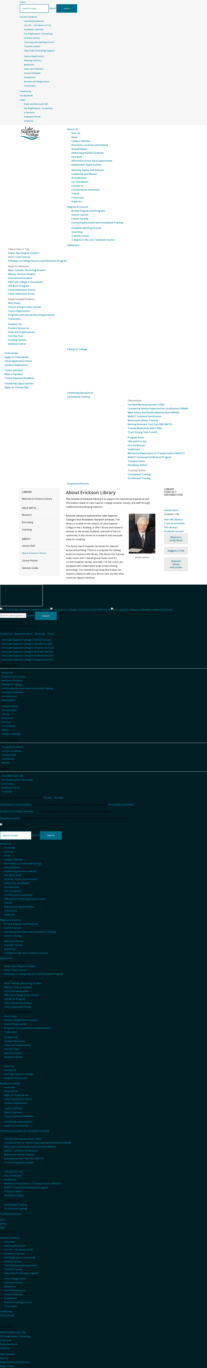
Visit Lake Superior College (18, 1074)
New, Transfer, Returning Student (27, 270)
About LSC (7, 672)
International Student (20, 278)
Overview (9, 847)
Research (27, 514)
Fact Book (76, 156)
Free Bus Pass (15, 336)
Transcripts (29, 85)
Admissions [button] (73, 245)
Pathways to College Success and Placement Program (37, 260)
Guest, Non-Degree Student (23, 253)
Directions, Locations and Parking (89, 145)
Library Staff (28, 545)
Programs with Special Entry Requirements (31, 314)
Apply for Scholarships (17, 387)
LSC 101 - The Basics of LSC (37, 25)
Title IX (75, 193)
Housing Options (17, 339)
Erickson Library (32, 38)
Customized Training (139, 474)
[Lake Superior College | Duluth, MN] (29, 133)
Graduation (29, 77)
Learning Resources (34, 21)
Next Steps (14, 303)
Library (5, 714)
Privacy (48, 797)
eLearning (76, 231)
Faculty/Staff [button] (26, 95)
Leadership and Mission (84, 174)
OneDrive (28, 121)
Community (8, 758)
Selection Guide (30, 568)
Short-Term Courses (19, 256)
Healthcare (134, 449)
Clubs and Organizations (21, 332)
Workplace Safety (137, 465)
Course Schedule (32, 73)
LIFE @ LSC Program (18, 285)
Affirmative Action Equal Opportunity (91, 160)
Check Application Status (18, 361)
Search (23, 2)
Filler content (7, 1354)
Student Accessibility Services (16, 811)
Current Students (11, 750)
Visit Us (4, 1358)
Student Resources (18, 328)
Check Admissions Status (21, 289)
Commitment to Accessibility (16, 804)
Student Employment (16, 364)
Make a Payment (14, 374)
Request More (14, 1362)
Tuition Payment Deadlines (19, 378)
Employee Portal (32, 116)
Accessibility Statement (121, 804)
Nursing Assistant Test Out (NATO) (23, 1158)
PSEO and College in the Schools (25, 282)
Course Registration (34, 56)
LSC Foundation (79, 181)
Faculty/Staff (9, 754)
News (74, 137)
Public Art (76, 201)
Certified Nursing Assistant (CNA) (146, 404)
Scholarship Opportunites (18, 1121)
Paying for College (12, 684)
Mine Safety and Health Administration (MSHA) (153, 412)
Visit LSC (76, 133)
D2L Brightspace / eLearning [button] (15, 1336)
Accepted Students (12, 747)
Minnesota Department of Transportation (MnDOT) (156, 453)
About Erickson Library (34, 553)
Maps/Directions (23, 633)
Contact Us (77, 185)
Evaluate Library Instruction (176, 564)
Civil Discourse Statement (85, 189)
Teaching (27, 529)
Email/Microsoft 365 (12, 775)
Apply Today (7, 1366)
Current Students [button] (28, 16)
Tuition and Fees (14, 370)
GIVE (2, 1227)
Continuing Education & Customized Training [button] (24, 1130)
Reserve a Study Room (176, 539)
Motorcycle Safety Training (143, 420)
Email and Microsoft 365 (36, 104)
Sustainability (9, 710)
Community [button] (25, 91)
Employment (8, 700)
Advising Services (32, 60)
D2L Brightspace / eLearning (38, 33)
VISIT (2, 1219)
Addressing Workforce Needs (87, 152)
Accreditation (78, 177)
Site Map (59, 797)
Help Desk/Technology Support (39, 50)
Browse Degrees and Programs (88, 210)
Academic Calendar (34, 29)
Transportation (136, 461)
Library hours (171, 510)
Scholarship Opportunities (19, 383)
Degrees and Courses (13, 676)
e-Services (29, 112)
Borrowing (27, 522)
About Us (9, 1066)
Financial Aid (11, 353)
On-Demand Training (139, 478)
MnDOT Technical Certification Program (149, 457)
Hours (51, 633)
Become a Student (12, 680)
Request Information (15, 1078)
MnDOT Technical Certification (144, 416)
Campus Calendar (80, 141)
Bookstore (29, 64)
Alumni (5, 762)
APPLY (3, 1223)
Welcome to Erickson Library (37, 498)
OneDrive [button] (5, 1348)
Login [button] (22, 99)
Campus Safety (10, 706)
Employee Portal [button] (9, 1344)
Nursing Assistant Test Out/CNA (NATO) (150, 424)
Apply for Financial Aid (17, 357)
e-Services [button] (5, 1340)
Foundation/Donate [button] (78, 483)
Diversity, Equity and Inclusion (87, 170)
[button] (52, 8)
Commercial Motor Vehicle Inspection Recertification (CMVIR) (37, 1142)
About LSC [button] (72, 129)
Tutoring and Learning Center (39, 42)
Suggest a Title (176, 550)
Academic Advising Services (86, 228)
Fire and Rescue (136, 445)
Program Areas (136, 437)
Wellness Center (17, 343)
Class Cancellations (33, 69)
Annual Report (79, 148)
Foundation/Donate (12, 692)
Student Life (15, 324)
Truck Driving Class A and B (142, 432)
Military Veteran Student (22, 274)
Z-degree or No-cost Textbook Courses (93, 239)
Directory (40, 633)
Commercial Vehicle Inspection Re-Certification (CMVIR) (158, 408)
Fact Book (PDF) (12, 875)
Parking (6, 722)
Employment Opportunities (86, 164)
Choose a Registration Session (24, 307)
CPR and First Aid (137, 441)
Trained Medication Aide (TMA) (145, 428)
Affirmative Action (10, 818)
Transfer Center (32, 46)
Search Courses (79, 214)
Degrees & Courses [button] (77, 206)
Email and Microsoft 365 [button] (13, 1332)
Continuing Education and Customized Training (97, 222)
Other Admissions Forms (21, 293)
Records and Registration (36, 81)
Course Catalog (79, 218)
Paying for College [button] (77, 349)
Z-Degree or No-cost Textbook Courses (26, 952)
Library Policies (30, 560)
